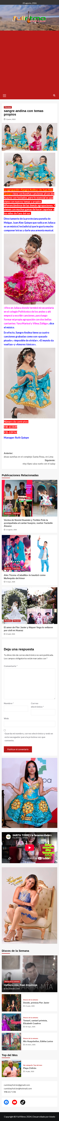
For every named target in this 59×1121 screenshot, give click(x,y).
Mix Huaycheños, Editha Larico (38, 1041)
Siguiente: (39, 462)
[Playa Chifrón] (11, 1068)
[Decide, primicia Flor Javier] (11, 1002)
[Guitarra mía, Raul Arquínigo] (29, 973)
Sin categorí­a (28, 1065)
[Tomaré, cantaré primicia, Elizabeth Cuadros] (11, 1022)
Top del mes (37, 1065)
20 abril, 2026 (10, 634)
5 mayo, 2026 (10, 582)
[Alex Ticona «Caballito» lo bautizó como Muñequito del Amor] (29, 553)
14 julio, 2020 (29, 1071)
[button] (4, 95)
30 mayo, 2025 (30, 1027)
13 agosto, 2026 (11, 529)
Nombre (9, 703)
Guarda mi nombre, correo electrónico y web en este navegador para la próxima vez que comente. (29, 737)
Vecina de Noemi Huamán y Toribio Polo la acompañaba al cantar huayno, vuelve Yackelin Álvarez (28, 523)
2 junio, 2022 (11, 119)
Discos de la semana (12, 981)
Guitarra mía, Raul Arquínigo (20, 985)
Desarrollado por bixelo (44, 1116)
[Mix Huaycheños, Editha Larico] (11, 1041)
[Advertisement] (29, 61)
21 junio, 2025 (30, 1006)
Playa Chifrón (29, 1068)
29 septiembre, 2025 (13, 989)
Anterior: (28, 455)
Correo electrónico (37, 705)
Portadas (8, 513)
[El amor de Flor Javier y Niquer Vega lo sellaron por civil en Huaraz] (29, 605)
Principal (8, 107)
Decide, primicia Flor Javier (36, 1003)
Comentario (11, 666)
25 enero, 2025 (30, 1044)
